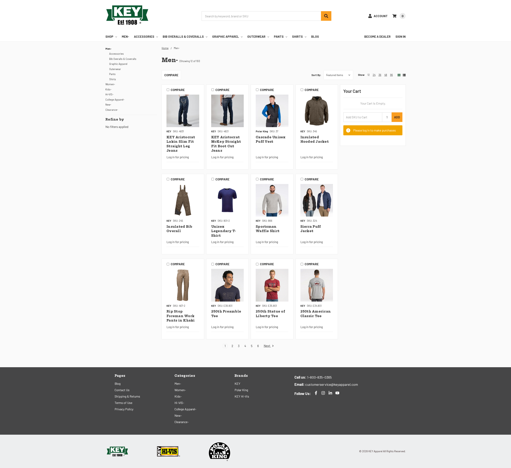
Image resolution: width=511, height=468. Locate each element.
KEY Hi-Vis (242, 396)
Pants (279, 36)
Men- (125, 36)
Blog (315, 36)
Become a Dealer (377, 36)
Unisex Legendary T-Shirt (223, 231)
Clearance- (111, 109)
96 (391, 74)
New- (108, 104)
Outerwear (256, 36)
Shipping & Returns (127, 396)
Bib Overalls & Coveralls (183, 36)
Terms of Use (123, 403)
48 (385, 74)
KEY (237, 383)
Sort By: (316, 75)
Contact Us (122, 390)
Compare (171, 75)
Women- (110, 84)
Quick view (183, 111)
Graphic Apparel (225, 36)
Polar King (241, 390)
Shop (109, 36)
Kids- (108, 89)
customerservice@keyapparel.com (331, 384)
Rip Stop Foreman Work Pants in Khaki (180, 316)
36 (379, 74)
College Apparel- (114, 99)
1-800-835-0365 (319, 377)
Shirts (297, 36)
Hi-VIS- (109, 94)
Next (267, 345)
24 (374, 74)
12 (368, 74)
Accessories (144, 36)
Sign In (400, 36)
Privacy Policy (124, 409)
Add (397, 117)
